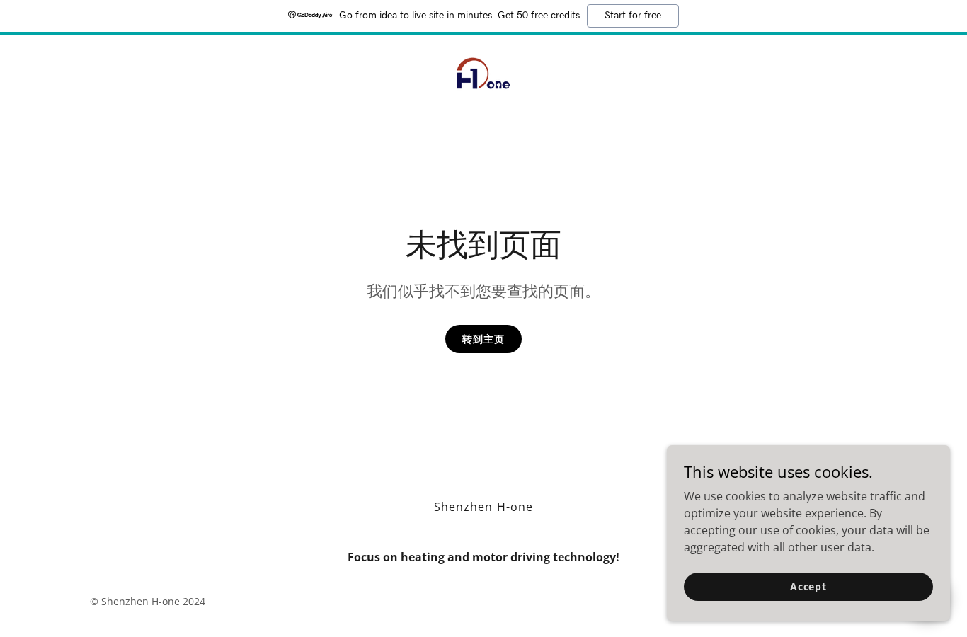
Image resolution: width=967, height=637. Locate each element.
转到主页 (483, 338)
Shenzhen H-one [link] (483, 507)
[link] (483, 72)
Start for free (633, 16)
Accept (808, 586)
